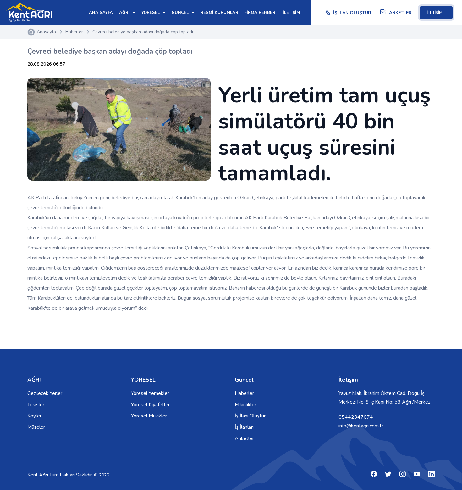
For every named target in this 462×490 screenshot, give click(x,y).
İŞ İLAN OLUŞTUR (352, 13)
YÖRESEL (151, 12)
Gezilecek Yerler (44, 393)
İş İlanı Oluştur (250, 415)
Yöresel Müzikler (149, 415)
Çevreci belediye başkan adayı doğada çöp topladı (142, 32)
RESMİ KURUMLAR (219, 12)
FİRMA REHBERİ (261, 12)
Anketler (244, 438)
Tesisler (35, 404)
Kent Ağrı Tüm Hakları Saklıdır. (60, 474)
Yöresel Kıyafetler (150, 404)
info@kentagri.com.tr (360, 425)
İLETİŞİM (435, 12)
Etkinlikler (245, 404)
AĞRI (125, 12)
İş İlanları (244, 427)
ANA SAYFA (101, 12)
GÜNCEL (181, 12)
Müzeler (36, 427)
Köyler (34, 415)
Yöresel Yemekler (150, 393)
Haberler (74, 32)
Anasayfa (46, 32)
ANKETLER (400, 13)
